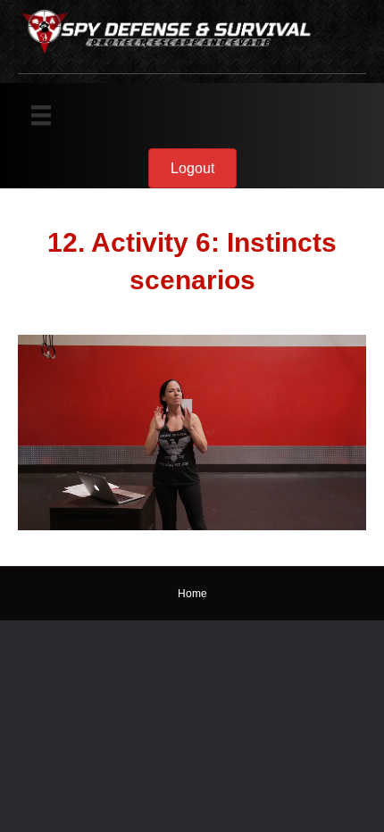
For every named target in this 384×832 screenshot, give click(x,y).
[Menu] (41, 115)
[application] (192, 432)
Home (192, 593)
